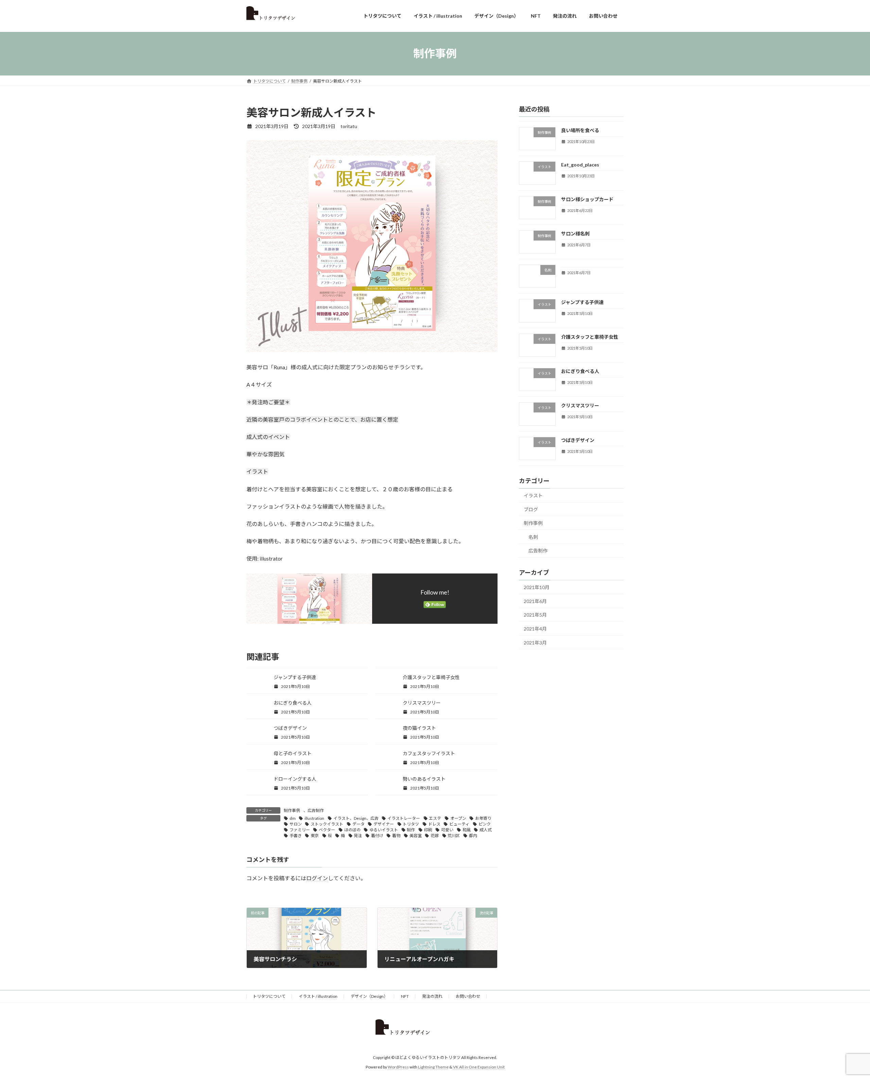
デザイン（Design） (369, 996)
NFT (405, 996)
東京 (315, 835)
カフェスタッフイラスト (429, 753)
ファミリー (300, 829)
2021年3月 (535, 642)
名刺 (533, 537)
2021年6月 (535, 601)
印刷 (428, 829)
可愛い (447, 829)
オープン (458, 818)
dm (293, 818)
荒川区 (454, 835)
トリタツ (411, 824)
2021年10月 (537, 587)
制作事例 (292, 810)
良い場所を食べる (580, 130)
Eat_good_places (580, 164)
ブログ (531, 509)
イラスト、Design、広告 (356, 818)
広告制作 (316, 810)
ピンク (484, 824)
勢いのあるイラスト (424, 779)
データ (358, 824)
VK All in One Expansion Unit (479, 1066)
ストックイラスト (327, 824)
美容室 (416, 835)
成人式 (486, 829)
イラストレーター (403, 818)
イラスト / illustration (318, 996)
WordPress (398, 1066)
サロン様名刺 (575, 233)
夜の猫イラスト (419, 728)
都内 (473, 835)
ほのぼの (352, 829)
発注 (358, 835)
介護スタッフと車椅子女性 (431, 677)
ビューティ (459, 824)
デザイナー (383, 824)
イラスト (533, 495)
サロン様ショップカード (587, 199)
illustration (314, 818)
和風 (467, 829)
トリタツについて (269, 996)
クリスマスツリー (422, 703)
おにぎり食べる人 (293, 703)
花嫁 (435, 835)
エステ (435, 818)
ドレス (434, 824)
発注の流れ (432, 996)
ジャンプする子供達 (295, 677)
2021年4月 (535, 629)
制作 (411, 829)
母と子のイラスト (293, 753)
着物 (396, 835)
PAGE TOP (844, 1040)
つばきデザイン (290, 728)
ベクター (327, 829)
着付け (377, 835)
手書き (296, 835)
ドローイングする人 (295, 779)
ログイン (317, 878)
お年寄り (483, 818)
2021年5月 (535, 615)
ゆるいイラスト (383, 829)
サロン (296, 824)
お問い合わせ (468, 996)
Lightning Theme (433, 1066)
